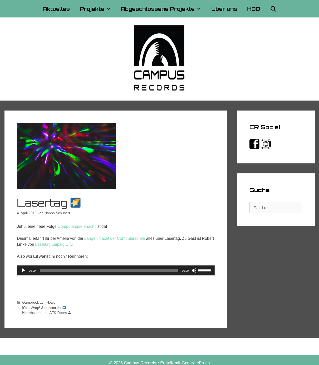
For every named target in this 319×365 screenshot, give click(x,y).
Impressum (146, 346)
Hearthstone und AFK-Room (45, 313)
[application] (116, 270)
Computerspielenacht (76, 226)
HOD (253, 8)
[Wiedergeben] (23, 270)
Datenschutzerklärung (182, 346)
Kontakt (124, 346)
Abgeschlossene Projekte (158, 8)
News (50, 302)
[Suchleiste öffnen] (273, 8)
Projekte (92, 8)
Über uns (224, 8)
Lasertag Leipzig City (53, 244)
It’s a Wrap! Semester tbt (42, 308)
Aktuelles (56, 8)
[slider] (205, 269)
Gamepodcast (33, 302)
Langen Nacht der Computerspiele (114, 238)
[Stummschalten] (194, 270)
